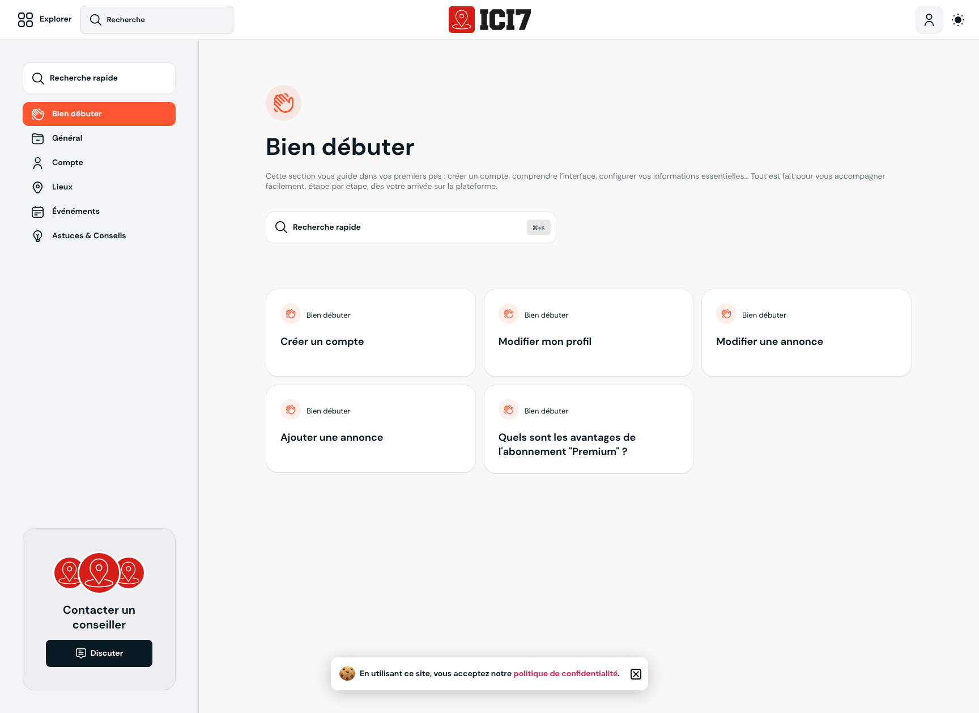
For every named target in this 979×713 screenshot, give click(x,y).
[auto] (958, 20)
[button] (636, 674)
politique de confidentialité (566, 674)
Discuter (107, 653)
